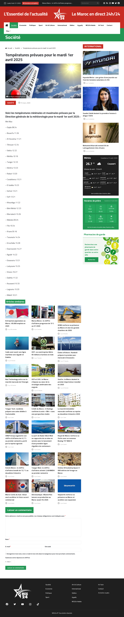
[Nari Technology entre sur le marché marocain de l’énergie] (17, 370)
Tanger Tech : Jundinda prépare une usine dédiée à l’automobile (15, 411)
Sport (41, 25)
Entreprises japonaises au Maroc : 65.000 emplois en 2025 (15, 323)
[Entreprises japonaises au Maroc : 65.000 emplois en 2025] (17, 312)
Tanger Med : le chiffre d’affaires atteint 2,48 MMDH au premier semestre (43, 470)
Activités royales (103, 592)
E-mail (8, 546)
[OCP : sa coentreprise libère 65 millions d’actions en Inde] (43, 343)
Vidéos (72, 25)
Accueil (10, 48)
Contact (109, 25)
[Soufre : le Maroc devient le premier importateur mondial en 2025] (69, 370)
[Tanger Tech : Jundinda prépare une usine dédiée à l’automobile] (17, 400)
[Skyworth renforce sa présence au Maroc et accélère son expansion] (69, 485)
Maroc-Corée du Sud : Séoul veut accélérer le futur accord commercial (16, 497)
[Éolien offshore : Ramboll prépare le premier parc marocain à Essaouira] (69, 343)
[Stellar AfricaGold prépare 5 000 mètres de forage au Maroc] (69, 459)
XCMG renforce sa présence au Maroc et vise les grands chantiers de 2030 (66, 3)
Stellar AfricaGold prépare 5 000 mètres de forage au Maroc (69, 470)
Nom (7, 539)
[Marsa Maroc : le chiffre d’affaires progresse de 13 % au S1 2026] (43, 312)
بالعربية (80, 25)
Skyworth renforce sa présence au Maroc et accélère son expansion (67, 497)
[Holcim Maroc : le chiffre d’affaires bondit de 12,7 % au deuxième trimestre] (17, 459)
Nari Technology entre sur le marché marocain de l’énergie (16, 381)
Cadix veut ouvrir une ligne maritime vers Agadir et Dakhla (15, 354)
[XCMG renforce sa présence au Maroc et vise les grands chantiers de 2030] (69, 314)
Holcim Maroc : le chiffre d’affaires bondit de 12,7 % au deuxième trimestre (16, 470)
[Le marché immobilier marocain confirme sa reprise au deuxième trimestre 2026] (69, 400)
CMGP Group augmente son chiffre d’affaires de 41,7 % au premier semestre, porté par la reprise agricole (16, 439)
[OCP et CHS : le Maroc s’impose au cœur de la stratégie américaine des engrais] (43, 370)
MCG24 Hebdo (90, 25)
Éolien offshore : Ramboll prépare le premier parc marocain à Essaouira (67, 355)
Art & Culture (50, 25)
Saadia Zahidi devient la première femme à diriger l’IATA (99, 114)
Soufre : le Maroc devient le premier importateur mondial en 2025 (69, 382)
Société (14, 25)
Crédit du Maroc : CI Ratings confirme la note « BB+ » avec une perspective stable (43, 411)
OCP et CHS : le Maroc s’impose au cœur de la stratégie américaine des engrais (41, 383)
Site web (48, 546)
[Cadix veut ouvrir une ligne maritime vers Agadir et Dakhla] (17, 343)
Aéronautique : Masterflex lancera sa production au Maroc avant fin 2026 (42, 497)
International (62, 25)
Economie (22, 25)
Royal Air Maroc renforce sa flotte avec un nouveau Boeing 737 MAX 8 (68, 438)
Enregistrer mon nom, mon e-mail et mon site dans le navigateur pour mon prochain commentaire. (41, 553)
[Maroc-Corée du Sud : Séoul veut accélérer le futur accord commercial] (17, 485)
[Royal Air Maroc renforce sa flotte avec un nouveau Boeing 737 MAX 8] (69, 426)
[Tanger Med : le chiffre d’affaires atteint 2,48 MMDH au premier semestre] (43, 459)
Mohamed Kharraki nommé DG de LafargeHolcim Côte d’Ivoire (96, 147)
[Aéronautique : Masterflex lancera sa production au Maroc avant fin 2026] (43, 485)
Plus (7, 31)
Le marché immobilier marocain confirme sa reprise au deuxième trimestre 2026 (69, 411)
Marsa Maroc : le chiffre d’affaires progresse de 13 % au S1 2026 (43, 323)
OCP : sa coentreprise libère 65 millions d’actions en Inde (42, 353)
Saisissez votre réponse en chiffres (17, 557)
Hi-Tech (101, 25)
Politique (32, 25)
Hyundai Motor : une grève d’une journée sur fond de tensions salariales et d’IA (100, 78)
